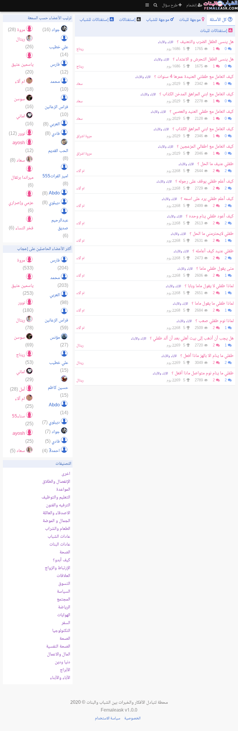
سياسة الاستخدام (107, 718)
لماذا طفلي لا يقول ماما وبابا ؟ (209, 286)
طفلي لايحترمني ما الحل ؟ (212, 234)
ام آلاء (80, 171)
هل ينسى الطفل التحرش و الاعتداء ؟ (203, 59)
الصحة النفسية (58, 646)
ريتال (80, 345)
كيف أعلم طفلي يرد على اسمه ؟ (207, 199)
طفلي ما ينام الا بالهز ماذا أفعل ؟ (206, 356)
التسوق (64, 584)
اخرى (66, 474)
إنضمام (192, 5)
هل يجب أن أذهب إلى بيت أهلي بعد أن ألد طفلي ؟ (192, 338)
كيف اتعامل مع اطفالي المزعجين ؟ (205, 147)
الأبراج (65, 670)
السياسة (63, 592)
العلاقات (63, 576)
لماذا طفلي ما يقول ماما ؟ (213, 304)
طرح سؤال (170, 5)
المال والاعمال (58, 654)
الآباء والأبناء (165, 42)
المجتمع (63, 599)
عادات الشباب (59, 537)
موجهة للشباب (158, 20)
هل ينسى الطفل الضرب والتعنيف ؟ (205, 42)
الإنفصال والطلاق (56, 482)
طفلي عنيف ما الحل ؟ (215, 164)
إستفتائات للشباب (95, 20)
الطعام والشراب (57, 529)
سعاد (79, 84)
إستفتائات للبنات (214, 31)
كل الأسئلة (219, 20)
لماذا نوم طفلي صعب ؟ (214, 321)
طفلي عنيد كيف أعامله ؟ (213, 251)
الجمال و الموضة (56, 521)
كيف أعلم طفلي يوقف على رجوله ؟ (204, 181)
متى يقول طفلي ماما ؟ (215, 269)
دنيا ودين (62, 662)
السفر (66, 623)
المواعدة (63, 490)
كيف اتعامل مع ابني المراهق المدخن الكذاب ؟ (196, 94)
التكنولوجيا (61, 631)
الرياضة (64, 607)
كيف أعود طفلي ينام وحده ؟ (210, 216)
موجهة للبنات (190, 20)
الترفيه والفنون (58, 505)
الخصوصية (132, 718)
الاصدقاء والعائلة (56, 513)
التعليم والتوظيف (56, 497)
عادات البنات (59, 544)
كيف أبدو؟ (61, 560)
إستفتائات (128, 20)
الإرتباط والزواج (57, 568)
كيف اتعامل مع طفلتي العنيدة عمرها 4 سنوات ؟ (194, 77)
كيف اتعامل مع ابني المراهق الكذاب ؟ (203, 129)
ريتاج (80, 49)
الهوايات (63, 615)
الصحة (64, 552)
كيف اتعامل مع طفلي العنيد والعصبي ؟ (202, 112)
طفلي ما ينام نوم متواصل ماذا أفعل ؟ (202, 373)
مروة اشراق (84, 136)
